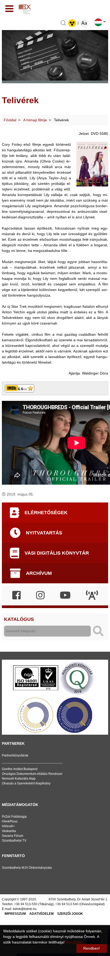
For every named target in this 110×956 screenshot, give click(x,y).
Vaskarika (9, 831)
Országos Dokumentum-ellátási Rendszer (32, 774)
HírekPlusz (10, 821)
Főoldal (10, 120)
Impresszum (15, 914)
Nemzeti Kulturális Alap (19, 778)
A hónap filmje (35, 120)
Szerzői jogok (70, 914)
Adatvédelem (41, 914)
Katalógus (19, 619)
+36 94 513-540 (66, 904)
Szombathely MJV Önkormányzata (27, 868)
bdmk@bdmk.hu (25, 909)
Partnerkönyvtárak (15, 755)
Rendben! (91, 948)
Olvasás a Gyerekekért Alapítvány (26, 783)
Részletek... (75, 942)
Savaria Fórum (12, 836)
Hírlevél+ (8, 826)
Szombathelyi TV (14, 840)
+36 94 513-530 (25, 904)
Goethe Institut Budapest (19, 769)
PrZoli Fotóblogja (14, 816)
